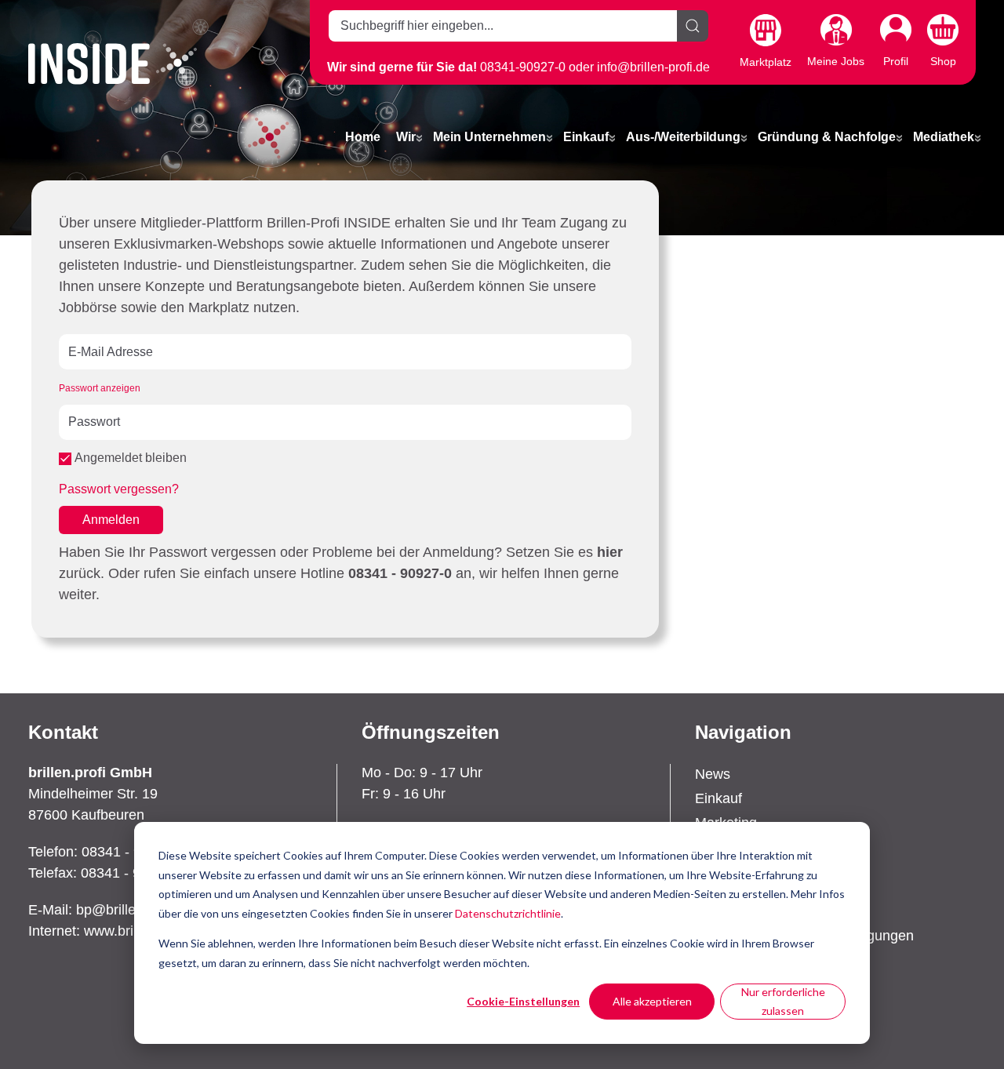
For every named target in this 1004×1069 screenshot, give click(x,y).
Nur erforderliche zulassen (783, 1001)
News (712, 774)
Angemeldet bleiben (131, 457)
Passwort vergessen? (119, 489)
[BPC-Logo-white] (112, 63)
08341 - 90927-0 (400, 573)
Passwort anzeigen (99, 388)
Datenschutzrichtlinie (508, 913)
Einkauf (718, 798)
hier (610, 552)
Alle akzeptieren (652, 1001)
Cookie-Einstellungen (523, 1001)
